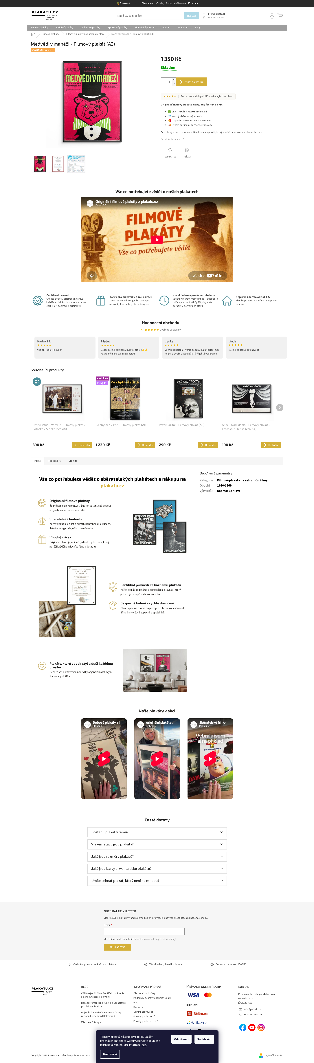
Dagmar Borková (228, 491)
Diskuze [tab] (73, 461)
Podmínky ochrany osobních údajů (152, 998)
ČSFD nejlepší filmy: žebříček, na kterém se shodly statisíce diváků (103, 995)
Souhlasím (204, 1039)
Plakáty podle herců (144, 1016)
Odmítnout (181, 1039)
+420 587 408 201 (253, 1014)
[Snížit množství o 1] (174, 84)
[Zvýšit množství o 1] (174, 80)
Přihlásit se (117, 947)
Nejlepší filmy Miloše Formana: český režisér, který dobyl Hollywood (101, 1014)
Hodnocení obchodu (160, 322)
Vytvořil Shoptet (274, 1055)
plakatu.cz (112, 485)
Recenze (138, 1007)
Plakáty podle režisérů (145, 1021)
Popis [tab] (37, 461)
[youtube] (252, 1027)
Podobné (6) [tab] (54, 461)
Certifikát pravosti (143, 1012)
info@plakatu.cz (252, 1009)
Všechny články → (91, 1022)
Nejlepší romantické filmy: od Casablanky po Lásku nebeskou (103, 1004)
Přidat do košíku (193, 81)
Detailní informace (171, 139)
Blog (135, 1002)
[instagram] (261, 1027)
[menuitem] (39, 28)
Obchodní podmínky (144, 993)
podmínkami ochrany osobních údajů (156, 939)
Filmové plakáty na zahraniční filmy (242, 480)
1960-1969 (224, 485)
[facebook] (243, 1027)
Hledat (191, 15)
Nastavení (110, 1054)
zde (144, 1045)
